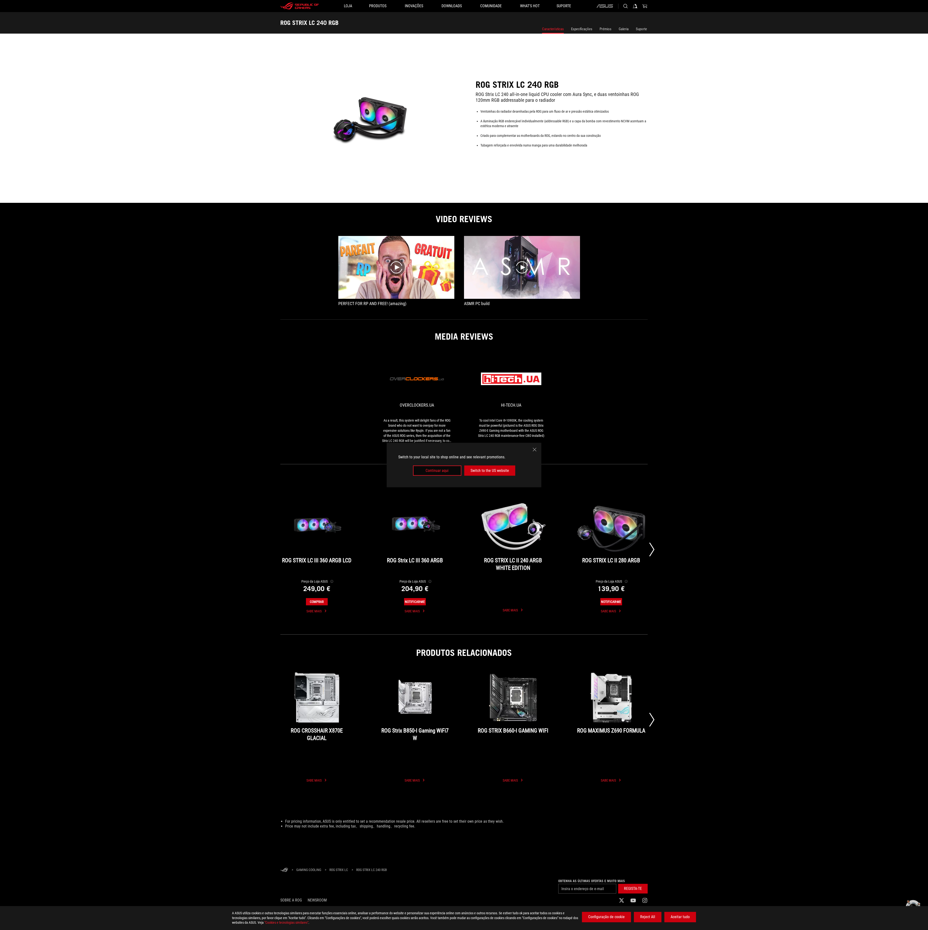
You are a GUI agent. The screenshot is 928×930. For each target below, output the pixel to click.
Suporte (641, 29)
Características (553, 29)
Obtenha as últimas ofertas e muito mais (591, 881)
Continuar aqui (437, 470)
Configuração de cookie (606, 917)
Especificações (581, 29)
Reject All (647, 917)
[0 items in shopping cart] (645, 6)
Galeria (624, 29)
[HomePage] (284, 870)
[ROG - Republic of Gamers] (299, 6)
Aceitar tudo (680, 917)
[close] (534, 449)
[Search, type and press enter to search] (625, 6)
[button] (633, 888)
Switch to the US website (490, 470)
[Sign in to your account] (635, 6)
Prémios (605, 29)
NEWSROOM (317, 900)
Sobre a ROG (291, 900)
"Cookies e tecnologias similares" (286, 922)
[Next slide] (651, 549)
